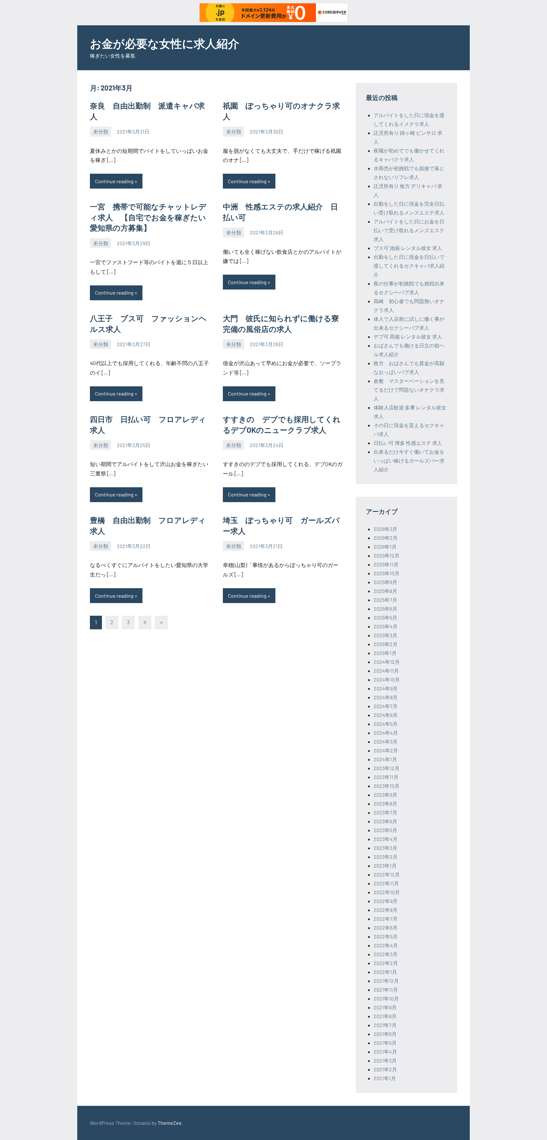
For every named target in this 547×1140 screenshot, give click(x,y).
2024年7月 (386, 706)
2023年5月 (385, 830)
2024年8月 (386, 697)
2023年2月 (386, 857)
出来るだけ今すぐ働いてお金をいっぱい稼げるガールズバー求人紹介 (409, 460)
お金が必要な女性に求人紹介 (164, 43)
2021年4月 (385, 1052)
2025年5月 (385, 617)
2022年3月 (386, 954)
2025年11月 (386, 564)
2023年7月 (385, 812)
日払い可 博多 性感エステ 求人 (408, 443)
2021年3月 (385, 1060)
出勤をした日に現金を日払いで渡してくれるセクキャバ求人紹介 (409, 265)
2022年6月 (386, 928)
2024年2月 (386, 750)
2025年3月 (385, 635)
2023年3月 (385, 848)
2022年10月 (387, 892)
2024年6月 (386, 715)
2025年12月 (386, 555)
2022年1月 (385, 972)
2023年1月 (385, 866)
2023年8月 (385, 803)
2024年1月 (385, 759)
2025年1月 (385, 653)
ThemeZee (170, 1123)
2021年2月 (385, 1069)
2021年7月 (385, 1025)
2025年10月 (386, 573)
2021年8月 (385, 1016)
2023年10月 (386, 786)
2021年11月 (386, 990)
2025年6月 (385, 609)
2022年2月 (386, 963)
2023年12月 (386, 768)
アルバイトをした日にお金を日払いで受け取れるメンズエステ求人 (409, 230)
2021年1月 (385, 1078)
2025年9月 (385, 582)
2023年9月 (385, 795)
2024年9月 (386, 688)
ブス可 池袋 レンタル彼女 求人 (408, 248)
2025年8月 (385, 591)
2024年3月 (386, 741)
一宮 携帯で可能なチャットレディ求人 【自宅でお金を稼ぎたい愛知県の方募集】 (148, 217)
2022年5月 (386, 936)
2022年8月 (386, 910)
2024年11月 (386, 671)
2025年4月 (386, 626)
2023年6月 (385, 821)
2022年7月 (386, 919)
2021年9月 (385, 1007)
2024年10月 (387, 679)
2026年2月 (386, 538)
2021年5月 (385, 1043)
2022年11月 (386, 883)
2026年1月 (385, 547)
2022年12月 (387, 874)
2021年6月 (385, 1034)
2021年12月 (386, 981)
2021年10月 (386, 998)
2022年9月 (386, 901)
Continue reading (114, 181)
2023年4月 (386, 839)
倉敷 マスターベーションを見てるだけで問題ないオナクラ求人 (409, 390)
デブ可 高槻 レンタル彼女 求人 (408, 336)
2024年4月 (386, 733)
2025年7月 (385, 600)
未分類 (100, 131)
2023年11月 (386, 777)
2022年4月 (386, 945)
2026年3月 (385, 529)
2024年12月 (387, 662)
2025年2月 (386, 644)
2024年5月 (386, 724)
